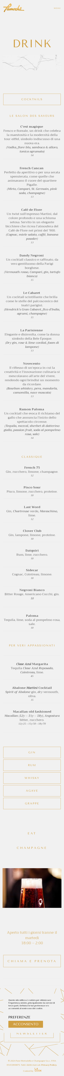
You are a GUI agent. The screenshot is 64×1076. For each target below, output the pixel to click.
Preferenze (19, 1017)
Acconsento (25, 1024)
